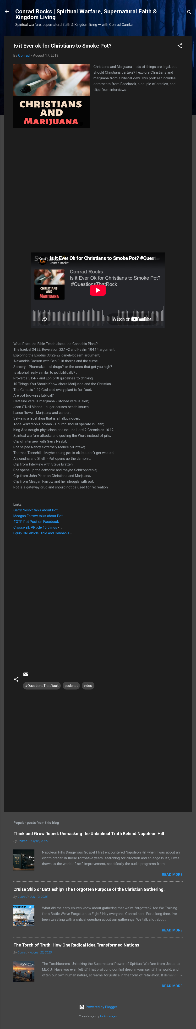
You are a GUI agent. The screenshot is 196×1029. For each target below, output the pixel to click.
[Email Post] (26, 676)
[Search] (189, 13)
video (88, 686)
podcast (71, 686)
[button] (180, 46)
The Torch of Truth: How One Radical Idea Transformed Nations (76, 944)
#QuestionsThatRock (42, 686)
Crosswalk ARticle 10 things (35, 527)
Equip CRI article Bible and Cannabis (41, 533)
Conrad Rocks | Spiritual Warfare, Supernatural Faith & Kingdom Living (86, 14)
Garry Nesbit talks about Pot (35, 510)
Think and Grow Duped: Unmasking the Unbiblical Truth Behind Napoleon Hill (88, 833)
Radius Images (108, 1016)
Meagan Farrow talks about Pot (38, 516)
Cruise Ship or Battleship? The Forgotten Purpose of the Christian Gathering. (89, 889)
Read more (172, 874)
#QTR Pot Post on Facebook (36, 522)
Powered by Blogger (101, 1007)
